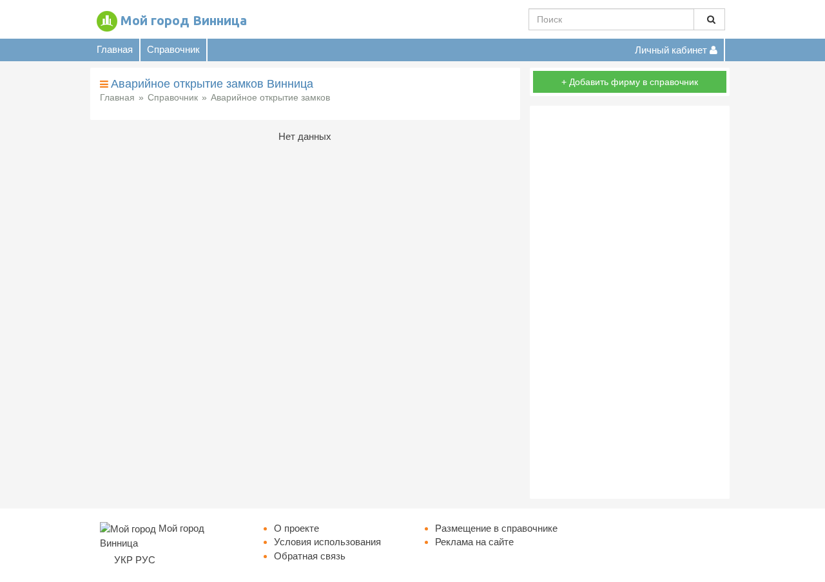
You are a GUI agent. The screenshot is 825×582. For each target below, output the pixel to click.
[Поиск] (709, 19)
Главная (115, 49)
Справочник (173, 49)
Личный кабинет (672, 49)
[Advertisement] (629, 302)
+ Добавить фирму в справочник (629, 82)
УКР (123, 559)
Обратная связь (309, 555)
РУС (145, 559)
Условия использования (327, 541)
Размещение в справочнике (496, 528)
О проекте (296, 528)
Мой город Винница (184, 20)
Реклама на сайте (474, 541)
